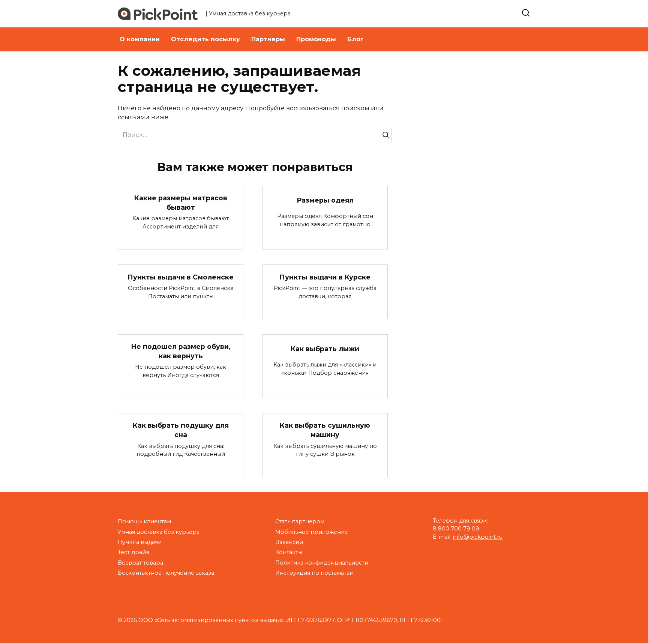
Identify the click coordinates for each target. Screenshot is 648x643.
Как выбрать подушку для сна (181, 430)
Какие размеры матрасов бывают (180, 202)
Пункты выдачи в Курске (324, 277)
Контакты (288, 552)
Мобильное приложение (311, 532)
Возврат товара (140, 562)
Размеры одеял (325, 200)
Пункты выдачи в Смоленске (181, 277)
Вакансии (289, 542)
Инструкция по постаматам (314, 572)
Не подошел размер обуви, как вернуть (181, 351)
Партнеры (268, 39)
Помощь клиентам (144, 521)
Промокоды (316, 39)
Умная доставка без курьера (159, 532)
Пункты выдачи (140, 542)
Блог (355, 39)
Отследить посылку (205, 39)
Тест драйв (133, 552)
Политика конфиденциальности (321, 562)
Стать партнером (299, 521)
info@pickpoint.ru (477, 536)
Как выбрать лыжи (325, 349)
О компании (140, 39)
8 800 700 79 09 (456, 528)
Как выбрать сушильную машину (325, 430)
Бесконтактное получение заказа (166, 572)
